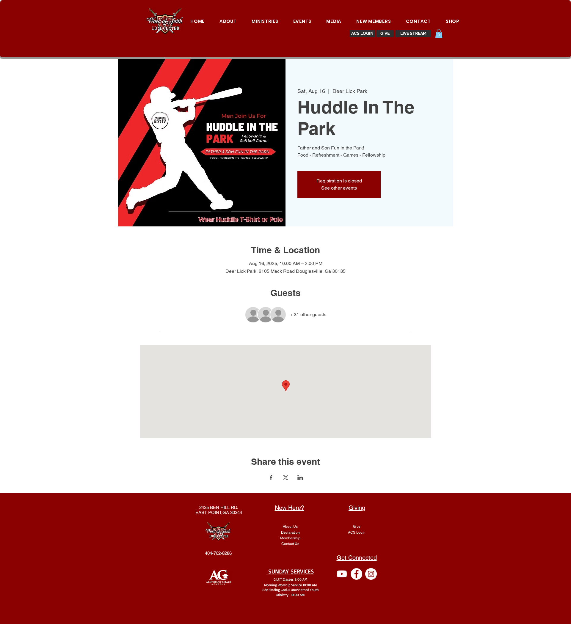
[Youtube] (342, 574)
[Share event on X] (285, 477)
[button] (439, 33)
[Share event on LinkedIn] (300, 477)
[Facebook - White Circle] (356, 574)
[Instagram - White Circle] (371, 574)
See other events (339, 188)
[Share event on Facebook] (271, 477)
